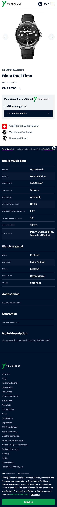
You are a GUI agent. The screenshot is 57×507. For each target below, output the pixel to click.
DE (45, 4)
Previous (5, 37)
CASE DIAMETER (9, 225)
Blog (4, 379)
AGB (4, 414)
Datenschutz (7, 418)
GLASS (5, 283)
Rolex (4, 458)
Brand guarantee (10, 322)
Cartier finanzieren (10, 449)
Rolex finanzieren (9, 431)
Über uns (6, 374)
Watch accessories (11, 302)
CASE (4, 255)
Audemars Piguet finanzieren (14, 445)
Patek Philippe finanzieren (13, 440)
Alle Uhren (6, 405)
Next (51, 37)
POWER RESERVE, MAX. (12, 218)
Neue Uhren (7, 387)
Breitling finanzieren (10, 436)
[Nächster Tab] (54, 148)
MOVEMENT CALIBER (11, 204)
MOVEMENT (7, 197)
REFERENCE (7, 183)
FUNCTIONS (7, 233)
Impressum (7, 423)
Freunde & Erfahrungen (12, 467)
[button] (28, 107)
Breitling (5, 454)
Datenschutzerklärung (19, 494)
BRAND (5, 169)
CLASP (5, 269)
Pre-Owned (7, 392)
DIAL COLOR (7, 190)
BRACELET (6, 262)
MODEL (5, 176)
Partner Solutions (9, 383)
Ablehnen (35, 494)
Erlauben (28, 502)
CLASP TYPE (7, 276)
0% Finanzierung (9, 427)
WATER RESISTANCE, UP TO (13, 211)
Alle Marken (7, 401)
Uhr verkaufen (8, 409)
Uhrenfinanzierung (10, 396)
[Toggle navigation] (52, 4)
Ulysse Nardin (8, 462)
